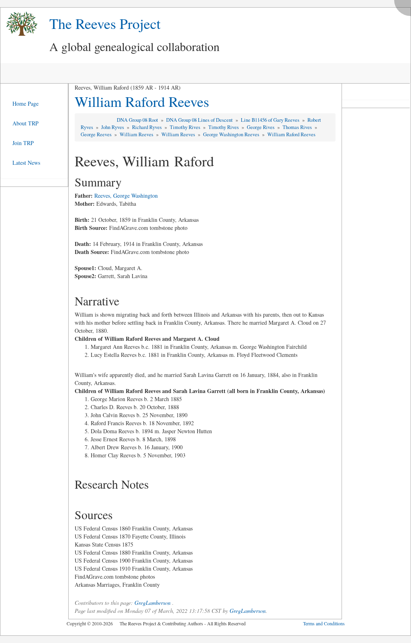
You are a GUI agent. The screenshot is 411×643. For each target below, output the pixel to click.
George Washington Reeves (231, 134)
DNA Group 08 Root (138, 120)
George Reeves (97, 134)
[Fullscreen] (404, 6)
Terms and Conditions (324, 623)
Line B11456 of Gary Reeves (271, 120)
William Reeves (137, 134)
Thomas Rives (298, 127)
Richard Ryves (147, 127)
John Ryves (113, 127)
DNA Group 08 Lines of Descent (200, 120)
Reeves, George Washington (126, 195)
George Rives (261, 127)
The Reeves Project (105, 23)
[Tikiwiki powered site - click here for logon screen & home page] (18, 24)
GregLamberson (152, 602)
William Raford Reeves (142, 101)
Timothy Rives (185, 127)
